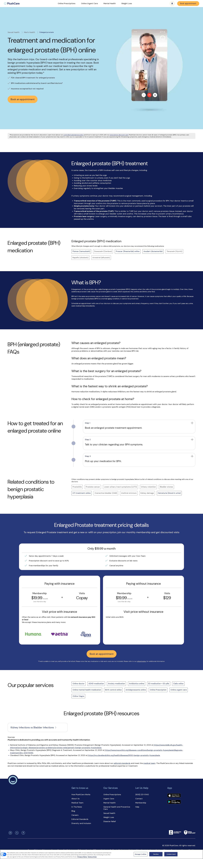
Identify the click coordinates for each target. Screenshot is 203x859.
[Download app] (174, 795)
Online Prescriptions (112, 794)
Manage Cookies (140, 854)
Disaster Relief (109, 821)
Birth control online (113, 690)
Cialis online (178, 683)
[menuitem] (12, 3)
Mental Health (109, 803)
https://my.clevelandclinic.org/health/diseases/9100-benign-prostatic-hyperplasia (124, 755)
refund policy (141, 661)
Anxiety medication (116, 683)
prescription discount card (119, 135)
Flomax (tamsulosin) (81, 251)
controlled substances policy (73, 135)
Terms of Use (92, 857)
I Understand (171, 854)
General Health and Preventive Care (116, 808)
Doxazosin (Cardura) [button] (103, 251)
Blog (73, 811)
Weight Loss (108, 817)
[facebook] (23, 833)
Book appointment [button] (188, 3)
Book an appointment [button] (23, 99)
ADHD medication (96, 683)
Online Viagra (78, 696)
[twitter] (16, 833)
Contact (139, 798)
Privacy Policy (82, 857)
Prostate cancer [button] (93, 487)
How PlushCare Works (80, 794)
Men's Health (29, 32)
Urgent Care (108, 798)
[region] (101, 854)
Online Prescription (158, 690)
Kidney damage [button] (147, 493)
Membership (140, 803)
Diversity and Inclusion (81, 823)
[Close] (199, 854)
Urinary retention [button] (148, 487)
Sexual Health (13, 32)
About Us (75, 798)
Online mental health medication (87, 690)
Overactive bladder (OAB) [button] (106, 493)
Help (137, 807)
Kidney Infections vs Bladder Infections (32, 727)
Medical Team (77, 803)
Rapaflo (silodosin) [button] (80, 257)
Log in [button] (172, 3)
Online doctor (78, 683)
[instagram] (10, 833)
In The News (76, 807)
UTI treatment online (82, 493)
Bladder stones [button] (166, 487)
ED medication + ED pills (158, 683)
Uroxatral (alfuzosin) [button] (101, 257)
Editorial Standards (79, 819)
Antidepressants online (136, 690)
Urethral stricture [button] (128, 493)
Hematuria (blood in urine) (169, 493)
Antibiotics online (136, 683)
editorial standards (122, 763)
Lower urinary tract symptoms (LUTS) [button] (120, 487)
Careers (74, 815)
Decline (155, 854)
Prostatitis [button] (77, 487)
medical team (149, 763)
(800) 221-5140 (142, 794)
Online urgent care (178, 690)
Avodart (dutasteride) (153, 251)
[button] (66, 3)
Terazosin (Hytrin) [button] (174, 251)
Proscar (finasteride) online (127, 251)
